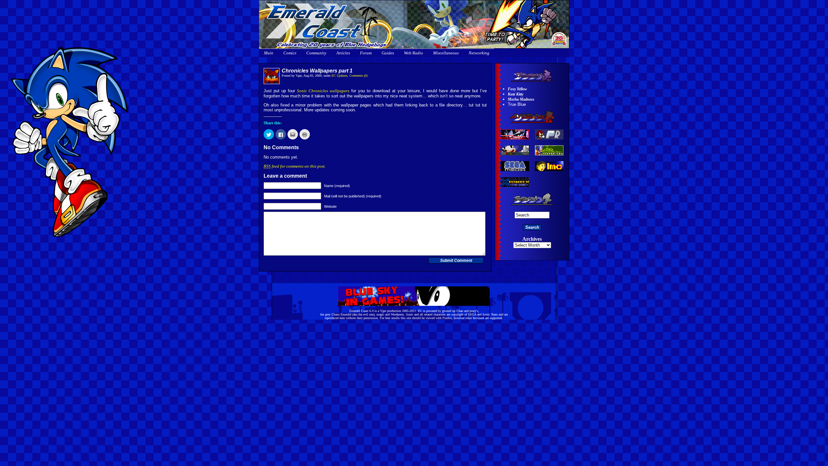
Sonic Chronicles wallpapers (323, 90)
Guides (388, 52)
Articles (343, 52)
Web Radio (413, 52)
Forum (366, 52)
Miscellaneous (446, 52)
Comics (289, 52)
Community (316, 52)
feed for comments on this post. (295, 166)
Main (268, 52)
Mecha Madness (521, 99)
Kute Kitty (515, 94)
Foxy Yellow (517, 89)
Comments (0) (358, 75)
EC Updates (339, 75)
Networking (479, 52)
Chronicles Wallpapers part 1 (317, 70)
